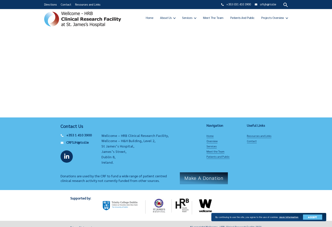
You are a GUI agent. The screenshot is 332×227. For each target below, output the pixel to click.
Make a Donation (203, 178)
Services (187, 18)
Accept (312, 217)
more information (289, 217)
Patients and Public (242, 18)
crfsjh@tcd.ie (268, 4)
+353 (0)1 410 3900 (238, 4)
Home (149, 18)
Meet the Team (213, 18)
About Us (166, 18)
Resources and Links (87, 4)
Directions (50, 4)
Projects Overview (272, 18)
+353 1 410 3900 (79, 135)
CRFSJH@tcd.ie (77, 142)
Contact (66, 4)
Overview (212, 141)
